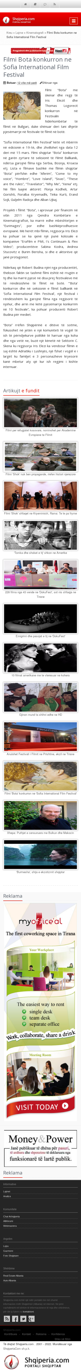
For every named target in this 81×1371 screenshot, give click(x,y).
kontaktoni (28, 1311)
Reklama (41, 1334)
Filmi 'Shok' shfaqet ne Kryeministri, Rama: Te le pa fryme (40, 513)
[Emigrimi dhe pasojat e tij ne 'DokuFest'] (40, 618)
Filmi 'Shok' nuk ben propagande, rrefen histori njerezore (41, 474)
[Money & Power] (38, 1148)
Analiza (7, 1196)
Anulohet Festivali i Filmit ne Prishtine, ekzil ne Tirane (40, 754)
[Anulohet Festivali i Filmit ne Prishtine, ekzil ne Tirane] (40, 736)
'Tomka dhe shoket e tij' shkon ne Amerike (40, 553)
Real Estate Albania (13, 1275)
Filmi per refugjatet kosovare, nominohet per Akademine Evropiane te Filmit (41, 432)
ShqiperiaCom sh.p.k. (16, 1348)
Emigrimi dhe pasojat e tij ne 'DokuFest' (40, 636)
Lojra (5, 1246)
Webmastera (10, 1226)
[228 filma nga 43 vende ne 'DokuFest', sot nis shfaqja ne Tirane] (40, 574)
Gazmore (8, 1251)
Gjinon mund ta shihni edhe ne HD (40, 714)
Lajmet (6, 1191)
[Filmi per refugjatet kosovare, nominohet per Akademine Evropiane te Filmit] (40, 413)
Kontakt (26, 1334)
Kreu (9, 32)
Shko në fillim (62, 1339)
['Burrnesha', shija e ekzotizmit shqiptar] (40, 854)
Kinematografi (35, 32)
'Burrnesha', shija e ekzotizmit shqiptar (40, 872)
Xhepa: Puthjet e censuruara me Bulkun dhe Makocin (40, 833)
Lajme (19, 32)
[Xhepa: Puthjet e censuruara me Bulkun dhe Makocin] (40, 815)
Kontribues (10, 1334)
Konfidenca (58, 1334)
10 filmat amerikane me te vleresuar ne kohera (40, 675)
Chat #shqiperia (11, 1216)
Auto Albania (9, 1280)
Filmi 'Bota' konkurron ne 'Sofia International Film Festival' (41, 793)
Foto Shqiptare (11, 1255)
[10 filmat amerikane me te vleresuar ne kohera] (40, 658)
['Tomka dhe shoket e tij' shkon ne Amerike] (40, 535)
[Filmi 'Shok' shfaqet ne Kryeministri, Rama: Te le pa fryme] (40, 496)
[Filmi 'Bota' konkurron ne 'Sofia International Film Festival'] (40, 776)
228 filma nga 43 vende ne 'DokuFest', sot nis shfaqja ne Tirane (40, 594)
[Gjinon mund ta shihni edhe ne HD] (40, 697)
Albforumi (8, 1221)
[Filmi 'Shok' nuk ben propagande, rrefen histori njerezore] (40, 457)
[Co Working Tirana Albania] (38, 1012)
